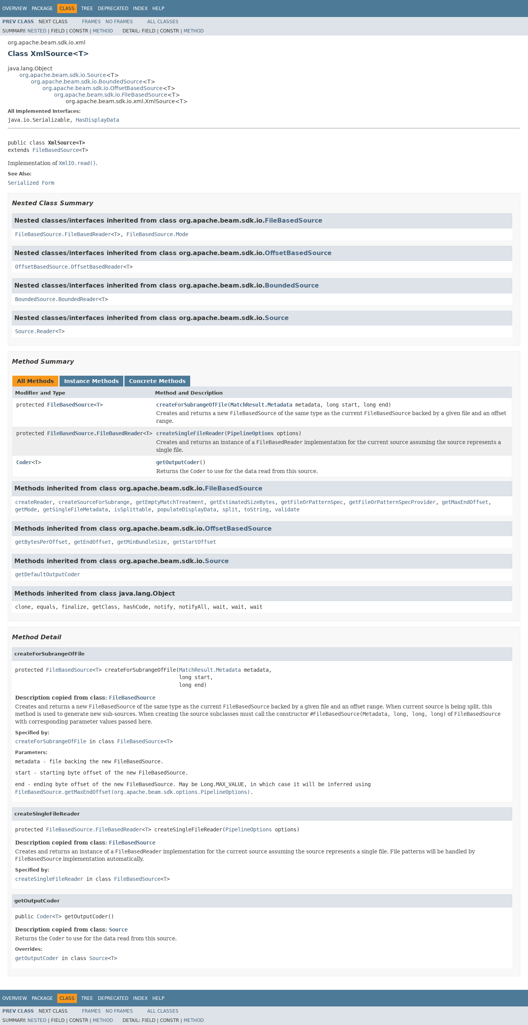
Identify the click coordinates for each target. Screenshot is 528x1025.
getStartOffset (194, 542)
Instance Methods (91, 381)
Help (158, 8)
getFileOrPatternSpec (312, 502)
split (230, 509)
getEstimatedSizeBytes (242, 502)
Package (42, 8)
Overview (14, 8)
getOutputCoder (177, 462)
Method (103, 31)
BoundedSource (292, 285)
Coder (24, 462)
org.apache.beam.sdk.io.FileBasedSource (110, 95)
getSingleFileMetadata (75, 509)
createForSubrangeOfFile (191, 405)
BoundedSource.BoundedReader (57, 299)
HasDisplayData (97, 120)
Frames (91, 21)
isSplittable (132, 509)
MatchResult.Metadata (261, 405)
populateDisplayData (186, 509)
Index (140, 8)
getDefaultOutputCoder (47, 574)
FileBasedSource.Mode (157, 234)
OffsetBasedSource (298, 253)
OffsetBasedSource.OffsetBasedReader (69, 267)
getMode (26, 509)
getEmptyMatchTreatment (170, 502)
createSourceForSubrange (93, 502)
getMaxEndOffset (465, 502)
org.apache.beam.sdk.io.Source (62, 75)
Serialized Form (31, 183)
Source (277, 318)
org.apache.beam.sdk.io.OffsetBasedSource (103, 88)
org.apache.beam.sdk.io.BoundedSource (87, 81)
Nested (36, 31)
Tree (87, 8)
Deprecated (113, 8)
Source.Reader (35, 331)
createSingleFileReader (190, 433)
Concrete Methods (157, 381)
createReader (33, 502)
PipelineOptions (250, 433)
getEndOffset (92, 542)
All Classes (163, 21)
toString (256, 509)
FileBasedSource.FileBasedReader (63, 234)
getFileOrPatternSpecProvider (392, 502)
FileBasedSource (55, 150)
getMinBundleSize (142, 542)
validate (287, 509)
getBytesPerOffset (41, 542)
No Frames (119, 21)
